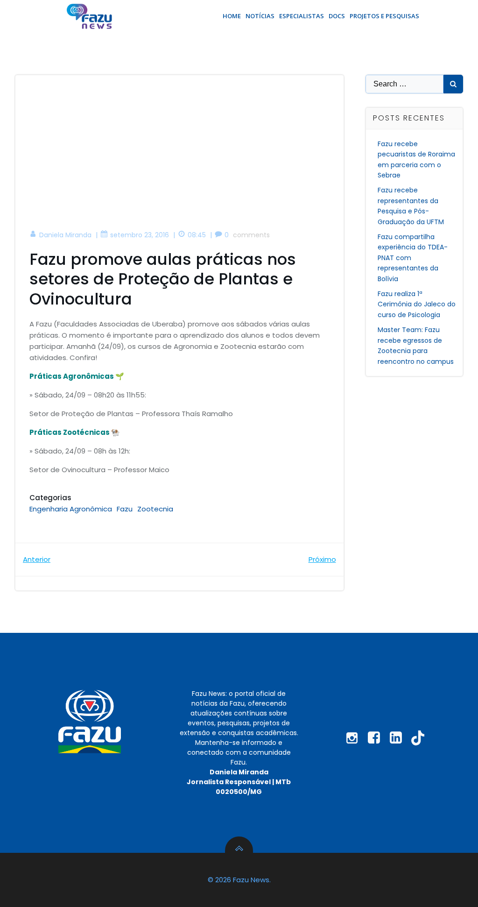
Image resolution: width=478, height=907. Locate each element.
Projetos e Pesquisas (384, 16)
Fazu (125, 509)
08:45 (197, 235)
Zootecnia (155, 509)
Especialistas (301, 16)
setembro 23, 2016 (139, 235)
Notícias (260, 16)
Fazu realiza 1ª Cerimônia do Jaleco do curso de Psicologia (417, 304)
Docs (337, 16)
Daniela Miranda (65, 235)
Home (232, 16)
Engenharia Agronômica (70, 509)
